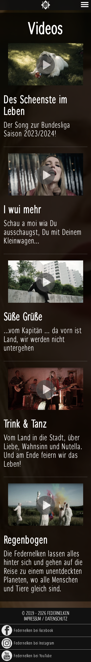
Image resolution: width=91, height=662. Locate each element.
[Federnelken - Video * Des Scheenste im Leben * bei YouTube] (45, 65)
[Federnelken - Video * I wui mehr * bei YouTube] (45, 175)
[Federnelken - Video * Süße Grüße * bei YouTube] (45, 282)
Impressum (32, 618)
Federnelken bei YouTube (33, 655)
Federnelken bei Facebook (33, 630)
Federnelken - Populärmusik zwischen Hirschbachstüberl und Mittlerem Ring (45, 5)
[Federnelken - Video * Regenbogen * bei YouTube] (45, 505)
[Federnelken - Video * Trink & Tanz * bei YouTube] (45, 389)
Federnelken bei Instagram (34, 642)
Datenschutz (56, 618)
